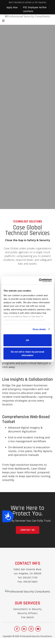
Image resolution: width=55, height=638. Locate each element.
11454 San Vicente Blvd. (27, 569)
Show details (39, 329)
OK (27, 340)
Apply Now (12, 7)
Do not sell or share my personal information (27, 353)
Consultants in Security (27, 609)
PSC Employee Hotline (34, 7)
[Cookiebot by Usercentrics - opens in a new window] (39, 280)
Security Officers (27, 613)
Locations (28, 11)
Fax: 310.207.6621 (28, 581)
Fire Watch (27, 617)
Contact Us (28, 530)
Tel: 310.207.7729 (27, 577)
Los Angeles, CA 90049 (27, 573)
